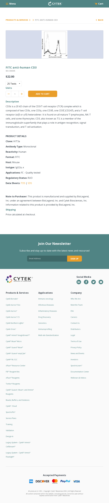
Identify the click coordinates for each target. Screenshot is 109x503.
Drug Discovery (44, 317)
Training (9, 424)
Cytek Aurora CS (12, 317)
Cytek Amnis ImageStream (18, 335)
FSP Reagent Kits (12, 372)
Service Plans (11, 418)
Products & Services (17, 20)
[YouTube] (101, 282)
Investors (74, 359)
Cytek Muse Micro (14, 341)
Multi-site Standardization (48, 335)
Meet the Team (77, 305)
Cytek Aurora (11, 311)
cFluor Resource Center (15, 365)
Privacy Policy (76, 347)
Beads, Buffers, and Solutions (17, 400)
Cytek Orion (11, 329)
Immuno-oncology (45, 299)
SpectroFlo (10, 412)
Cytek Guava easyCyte (16, 353)
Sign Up (74, 258)
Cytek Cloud (11, 406)
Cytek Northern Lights (15, 323)
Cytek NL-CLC (11, 359)
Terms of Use (76, 341)
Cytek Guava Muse (14, 347)
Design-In (9, 436)
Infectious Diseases (46, 305)
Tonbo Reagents (13, 384)
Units (9, 88)
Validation (10, 430)
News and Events (77, 353)
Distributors (75, 329)
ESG (72, 311)
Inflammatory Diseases (47, 311)
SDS (30, 183)
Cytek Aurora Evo (13, 305)
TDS (23, 183)
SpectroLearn (76, 365)
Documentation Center (80, 372)
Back (100, 20)
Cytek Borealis (12, 299)
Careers (74, 317)
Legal (73, 335)
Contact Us (75, 323)
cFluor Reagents (12, 378)
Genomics (42, 323)
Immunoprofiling (45, 329)
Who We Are (76, 299)
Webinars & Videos (78, 378)
